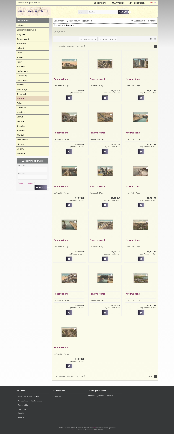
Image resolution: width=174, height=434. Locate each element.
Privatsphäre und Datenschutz (30, 401)
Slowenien (21, 130)
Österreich (21, 94)
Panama (21, 98)
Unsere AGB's (23, 405)
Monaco (20, 85)
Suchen (123, 12)
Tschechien (22, 139)
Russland (21, 112)
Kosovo (20, 62)
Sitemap (57, 397)
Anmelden (41, 187)
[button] (83, 12)
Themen (21, 153)
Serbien (20, 121)
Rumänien (21, 107)
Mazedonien (22, 80)
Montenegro (22, 89)
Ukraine (20, 144)
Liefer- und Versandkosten (28, 397)
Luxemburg (22, 75)
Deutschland (23, 39)
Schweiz (20, 117)
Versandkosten (78, 93)
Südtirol (20, 135)
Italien (20, 52)
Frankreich (21, 43)
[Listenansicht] (155, 39)
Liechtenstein (23, 71)
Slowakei (21, 126)
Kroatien (21, 66)
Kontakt (60, 20)
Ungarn (20, 149)
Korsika (20, 57)
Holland (20, 48)
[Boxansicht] (151, 39)
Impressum (74, 20)
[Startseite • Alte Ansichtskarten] (34, 11)
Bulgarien (21, 34)
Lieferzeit (21, 417)
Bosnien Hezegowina (26, 30)
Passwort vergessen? (26, 183)
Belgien (20, 25)
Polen (19, 103)
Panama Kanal (61, 79)
